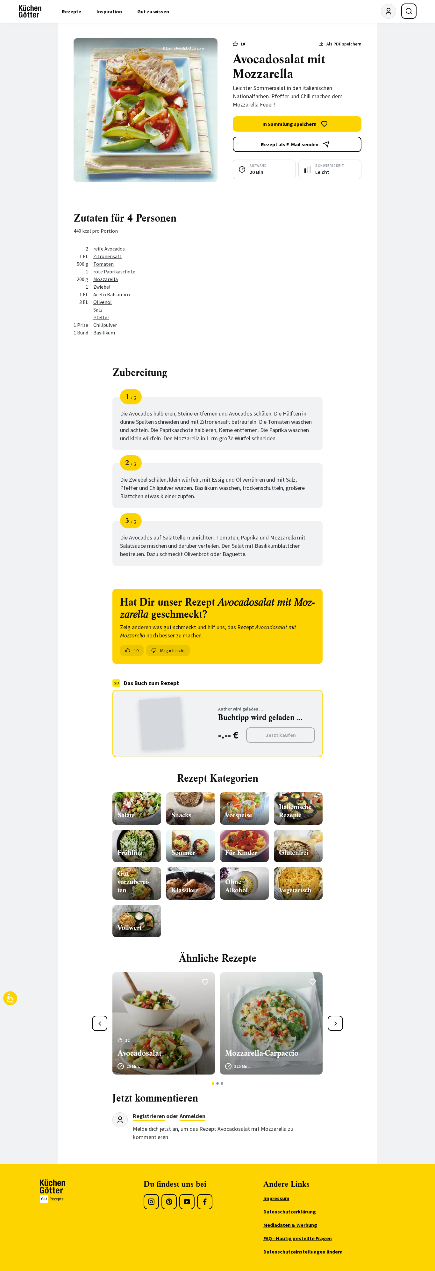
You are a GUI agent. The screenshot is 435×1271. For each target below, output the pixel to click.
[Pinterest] (169, 1201)
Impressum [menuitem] (276, 1198)
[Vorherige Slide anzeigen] (99, 1023)
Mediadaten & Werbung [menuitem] (290, 1225)
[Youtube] (187, 1201)
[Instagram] (151, 1201)
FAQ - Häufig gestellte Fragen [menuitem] (297, 1238)
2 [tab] (218, 1083)
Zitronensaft (107, 256)
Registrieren (149, 1116)
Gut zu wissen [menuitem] (153, 11)
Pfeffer (101, 317)
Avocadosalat (139, 1053)
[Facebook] (204, 1201)
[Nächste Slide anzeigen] (335, 1023)
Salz (98, 309)
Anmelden (192, 1116)
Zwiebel (102, 287)
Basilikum (104, 332)
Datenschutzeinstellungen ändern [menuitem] (303, 1251)
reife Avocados (109, 248)
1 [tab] (213, 1083)
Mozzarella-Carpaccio (261, 1053)
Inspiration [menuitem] (109, 11)
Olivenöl (102, 302)
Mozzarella (105, 279)
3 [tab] (222, 1083)
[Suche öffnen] (409, 11)
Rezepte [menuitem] (71, 11)
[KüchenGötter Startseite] (30, 11)
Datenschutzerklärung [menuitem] (289, 1211)
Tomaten (103, 264)
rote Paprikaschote (114, 271)
